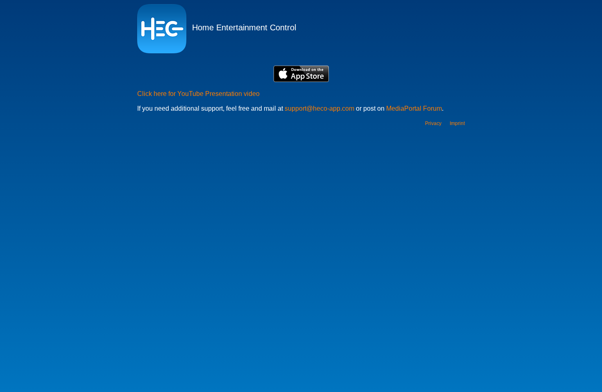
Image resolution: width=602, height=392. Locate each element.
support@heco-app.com (319, 108)
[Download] (301, 75)
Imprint (457, 123)
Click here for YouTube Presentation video (198, 93)
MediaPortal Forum (414, 108)
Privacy (433, 123)
